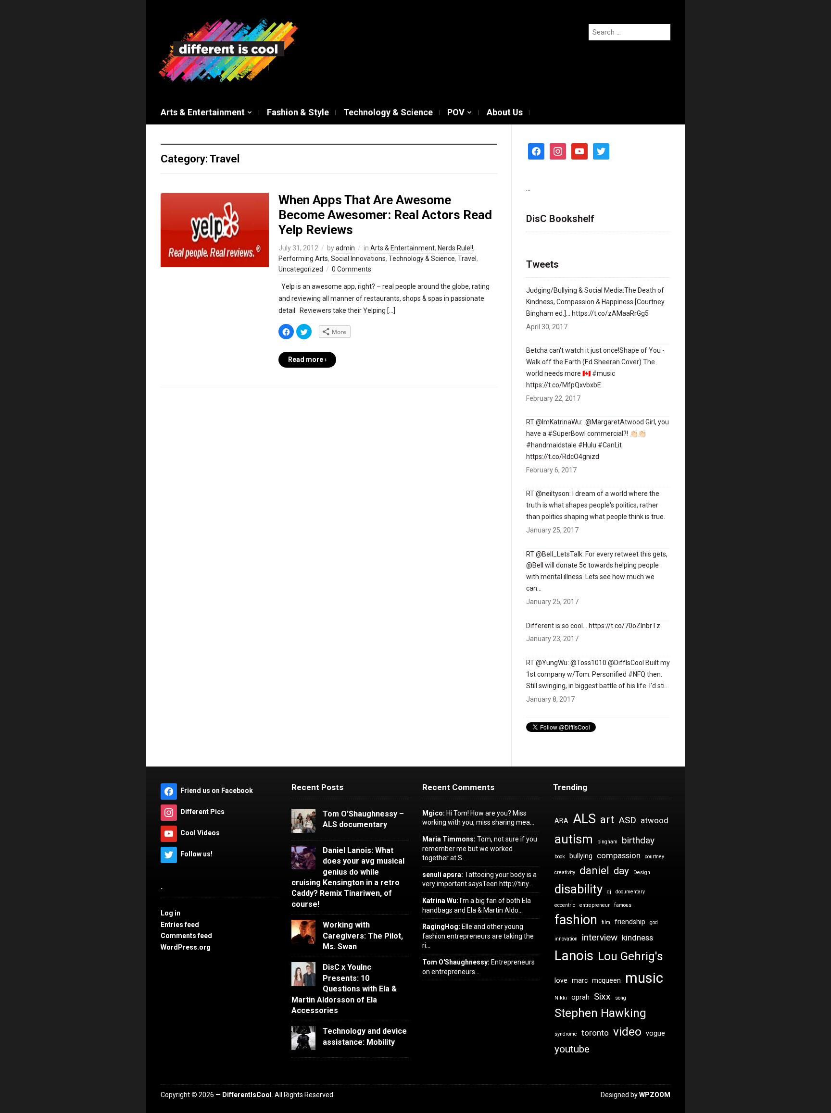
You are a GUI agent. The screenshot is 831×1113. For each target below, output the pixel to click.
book (559, 856)
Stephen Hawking (600, 1013)
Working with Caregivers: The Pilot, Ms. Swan (363, 935)
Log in (170, 913)
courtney (654, 856)
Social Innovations (358, 258)
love (560, 980)
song (620, 998)
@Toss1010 (588, 663)
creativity (564, 872)
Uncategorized (300, 269)
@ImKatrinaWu (558, 422)
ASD (627, 820)
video (627, 1032)
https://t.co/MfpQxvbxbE (563, 385)
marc (580, 980)
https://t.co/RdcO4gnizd (562, 456)
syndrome (565, 1034)
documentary (630, 892)
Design (641, 872)
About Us (505, 112)
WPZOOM (654, 1095)
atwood (654, 820)
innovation (566, 939)
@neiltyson (552, 493)
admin (345, 248)
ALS (584, 819)
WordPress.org (186, 947)
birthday (638, 840)
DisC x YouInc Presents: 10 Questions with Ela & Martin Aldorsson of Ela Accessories (344, 989)
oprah (580, 997)
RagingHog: (441, 926)
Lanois (573, 956)
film (606, 922)
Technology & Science (388, 112)
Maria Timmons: (449, 839)
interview (599, 937)
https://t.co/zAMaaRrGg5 (610, 313)
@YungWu (551, 663)
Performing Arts (303, 258)
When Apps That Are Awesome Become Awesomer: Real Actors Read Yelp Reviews (385, 215)
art (607, 819)
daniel (594, 870)
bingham (607, 842)
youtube (572, 1049)
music (644, 978)
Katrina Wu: (440, 900)
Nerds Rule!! (455, 248)
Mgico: (433, 813)
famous (622, 905)
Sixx (602, 996)
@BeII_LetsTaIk (559, 554)
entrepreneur (594, 905)
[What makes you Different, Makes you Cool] (228, 50)
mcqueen (606, 980)
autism (573, 839)
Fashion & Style (298, 112)
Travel (467, 258)
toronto (595, 1033)
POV (456, 112)
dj (609, 892)
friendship (630, 922)
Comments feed (186, 936)
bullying (580, 856)
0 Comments (351, 269)
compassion (619, 855)
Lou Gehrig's (630, 956)
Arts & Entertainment (203, 112)
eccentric (564, 905)
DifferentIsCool (247, 1095)
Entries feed (180, 924)
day (621, 871)
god (654, 922)
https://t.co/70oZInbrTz (624, 626)
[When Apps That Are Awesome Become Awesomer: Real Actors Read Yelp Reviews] (215, 229)
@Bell (534, 565)
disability (578, 889)
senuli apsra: (442, 874)
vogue (655, 1033)
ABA (561, 821)
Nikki (560, 998)
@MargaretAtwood (614, 422)
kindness (637, 937)
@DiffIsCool (626, 663)
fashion (575, 920)
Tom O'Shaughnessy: (456, 962)
